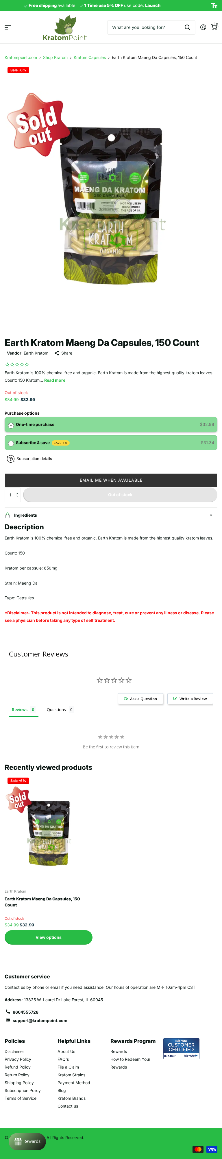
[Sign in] (203, 27)
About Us (66, 1051)
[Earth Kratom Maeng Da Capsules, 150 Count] (48, 829)
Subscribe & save (42, 442)
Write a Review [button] (193, 698)
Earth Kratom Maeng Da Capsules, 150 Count (42, 901)
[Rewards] (27, 1141)
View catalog (8, 27)
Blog (62, 1090)
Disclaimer (14, 1051)
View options (49, 937)
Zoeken (187, 27)
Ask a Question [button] (143, 698)
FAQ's (63, 1059)
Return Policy (17, 1074)
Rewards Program (133, 1041)
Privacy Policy (18, 1059)
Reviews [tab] (19, 709)
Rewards (118, 1051)
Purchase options (22, 413)
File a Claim (68, 1067)
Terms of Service (20, 1098)
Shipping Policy (19, 1082)
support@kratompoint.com (40, 1020)
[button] (111, 480)
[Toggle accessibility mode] (214, 5)
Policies (15, 1041)
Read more (54, 380)
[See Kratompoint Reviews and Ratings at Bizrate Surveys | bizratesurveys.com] (181, 1048)
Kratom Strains (71, 1074)
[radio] (11, 424)
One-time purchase (35, 424)
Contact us (68, 1106)
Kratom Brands (72, 1098)
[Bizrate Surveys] (191, 1056)
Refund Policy (18, 1067)
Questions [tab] (56, 709)
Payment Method (74, 1082)
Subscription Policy (23, 1090)
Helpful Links (74, 1041)
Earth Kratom (36, 353)
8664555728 (25, 1012)
